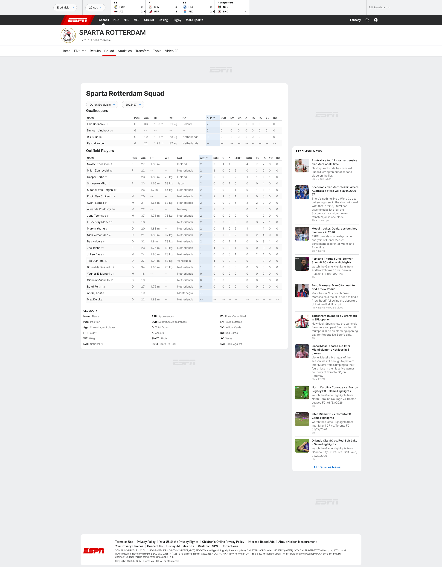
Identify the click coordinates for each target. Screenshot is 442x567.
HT (155, 117)
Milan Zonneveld (98, 170)
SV (232, 117)
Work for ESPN (208, 546)
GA (239, 117)
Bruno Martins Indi (98, 267)
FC (253, 117)
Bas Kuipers (94, 241)
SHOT (238, 158)
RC (275, 117)
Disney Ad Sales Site (180, 546)
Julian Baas (94, 254)
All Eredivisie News (327, 467)
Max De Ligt (94, 299)
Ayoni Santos (95, 202)
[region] (184, 130)
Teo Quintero (95, 260)
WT (171, 117)
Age (146, 117)
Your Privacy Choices (129, 546)
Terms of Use (124, 542)
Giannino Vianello (98, 280)
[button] (367, 20)
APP (209, 117)
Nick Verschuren (97, 235)
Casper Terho (95, 177)
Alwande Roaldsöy (99, 209)
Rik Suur (92, 137)
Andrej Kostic (95, 293)
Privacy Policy (146, 542)
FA (260, 117)
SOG (249, 158)
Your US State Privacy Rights (178, 542)
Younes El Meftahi (98, 273)
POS (137, 117)
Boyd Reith (94, 286)
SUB (223, 117)
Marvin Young (96, 228)
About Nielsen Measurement (297, 542)
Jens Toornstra (96, 215)
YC (267, 117)
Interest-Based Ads (261, 542)
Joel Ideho (93, 248)
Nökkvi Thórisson (98, 164)
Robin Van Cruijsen (99, 196)
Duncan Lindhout (98, 130)
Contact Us (155, 546)
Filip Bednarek (96, 124)
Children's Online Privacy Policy (223, 542)
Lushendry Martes (98, 222)
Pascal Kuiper (96, 143)
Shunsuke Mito (96, 183)
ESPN (77, 20)
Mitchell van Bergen (100, 190)
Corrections (230, 546)
